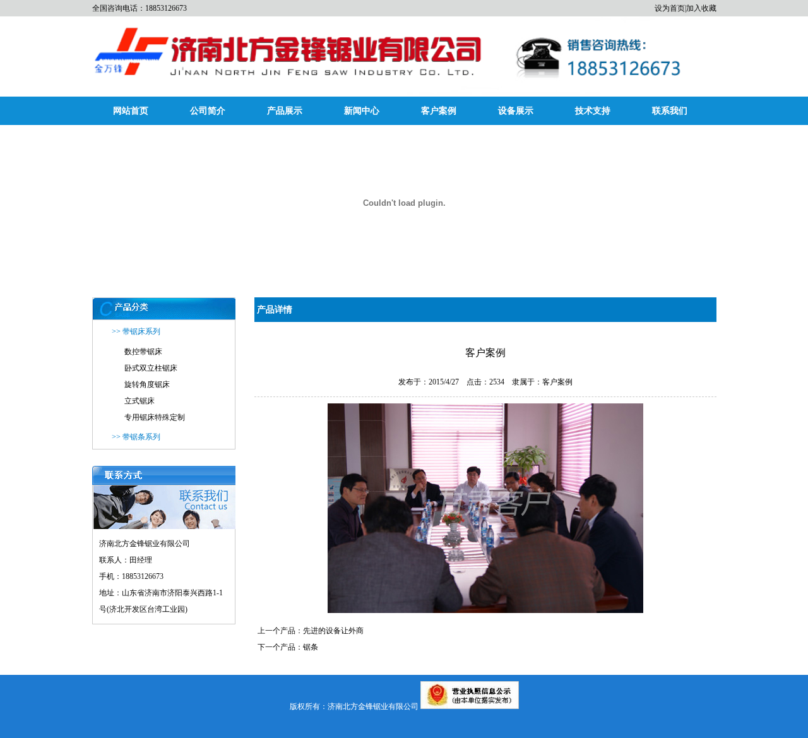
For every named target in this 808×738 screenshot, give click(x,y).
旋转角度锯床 (147, 384)
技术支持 (592, 111)
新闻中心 (361, 111)
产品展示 (284, 111)
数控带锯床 (143, 351)
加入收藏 (701, 8)
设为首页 (670, 8)
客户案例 (438, 111)
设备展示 (515, 111)
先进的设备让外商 (333, 630)
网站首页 (130, 111)
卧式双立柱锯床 (150, 368)
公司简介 (207, 111)
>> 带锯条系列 (136, 436)
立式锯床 (139, 400)
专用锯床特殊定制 (154, 417)
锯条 (310, 647)
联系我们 (669, 111)
